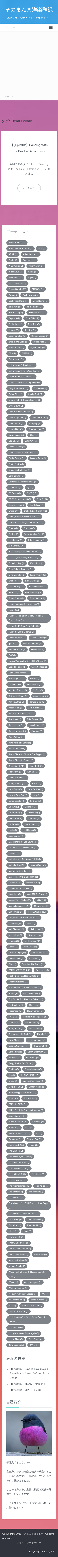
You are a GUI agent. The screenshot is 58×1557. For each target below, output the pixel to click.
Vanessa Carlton (18, 1260)
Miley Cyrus (41, 906)
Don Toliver (36, 505)
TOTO (13, 1231)
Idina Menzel (34, 684)
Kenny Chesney (17, 783)
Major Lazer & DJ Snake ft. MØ (25, 859)
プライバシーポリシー (29, 1542)
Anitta (32, 272)
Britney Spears (39, 336)
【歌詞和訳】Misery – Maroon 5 (27, 1384)
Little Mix (33, 818)
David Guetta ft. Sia (19, 470)
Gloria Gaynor (39, 638)
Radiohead (15, 1011)
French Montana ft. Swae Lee (24, 604)
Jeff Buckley (35, 708)
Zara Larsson (16, 1345)
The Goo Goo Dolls (19, 1168)
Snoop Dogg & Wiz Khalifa (22, 1092)
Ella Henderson (36, 540)
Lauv (36, 795)
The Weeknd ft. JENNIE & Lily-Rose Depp (28, 1205)
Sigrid (13, 1081)
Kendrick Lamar (17, 777)
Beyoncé (14, 318)
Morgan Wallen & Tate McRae (24, 917)
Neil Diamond (16, 929)
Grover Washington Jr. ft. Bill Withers (27, 661)
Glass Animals (17, 638)
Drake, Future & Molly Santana (24, 516)
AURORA (37, 289)
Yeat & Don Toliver (32, 1305)
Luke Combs (16, 836)
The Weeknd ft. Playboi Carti (23, 1213)
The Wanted (36, 1192)
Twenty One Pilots (18, 1243)
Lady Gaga (15, 789)
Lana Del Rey (35, 789)
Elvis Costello (16, 575)
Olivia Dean (30, 947)
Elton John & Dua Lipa (20, 569)
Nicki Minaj (15, 935)
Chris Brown (16, 406)
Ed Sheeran (15, 540)
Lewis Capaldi (16, 801)
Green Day (37, 649)
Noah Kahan (32, 941)
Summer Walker (17, 1122)
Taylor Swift (16, 1145)
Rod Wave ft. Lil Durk (20, 1034)
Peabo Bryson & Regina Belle (24, 976)
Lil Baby (35, 801)
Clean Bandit (16, 423)
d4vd (33, 435)
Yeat (12, 1305)
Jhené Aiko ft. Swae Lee (21, 713)
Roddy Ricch (16, 1028)
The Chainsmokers (19, 1162)
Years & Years (39, 1300)
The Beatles (16, 1151)
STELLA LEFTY (17, 1104)
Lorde (13, 830)
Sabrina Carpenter (18, 1046)
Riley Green (32, 1022)
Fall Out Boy (16, 586)
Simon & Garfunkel (33, 1081)
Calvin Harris (16, 359)
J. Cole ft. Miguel (18, 696)
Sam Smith (40, 1046)
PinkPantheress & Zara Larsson (25, 987)
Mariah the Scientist (19, 871)
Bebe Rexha (40, 301)
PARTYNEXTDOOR (19, 970)
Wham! (13, 1282)
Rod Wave (35, 1028)
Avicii (13, 295)
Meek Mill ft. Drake (36, 894)
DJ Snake (15, 493)
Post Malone (16, 1005)
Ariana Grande (17, 289)
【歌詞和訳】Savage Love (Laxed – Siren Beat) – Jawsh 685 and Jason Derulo (30, 1373)
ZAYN (34, 1345)
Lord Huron (29, 830)
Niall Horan (36, 929)
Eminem (14, 581)
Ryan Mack (15, 1040)
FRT (53, 1551)
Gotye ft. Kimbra (32, 643)
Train (27, 1231)
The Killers (38, 1174)
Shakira (14, 1069)
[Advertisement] (29, 64)
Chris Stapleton (17, 417)
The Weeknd (16, 1197)
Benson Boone (37, 312)
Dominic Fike (16, 505)
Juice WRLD (16, 737)
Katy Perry (15, 772)
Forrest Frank (33, 592)
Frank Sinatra (37, 598)
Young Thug (16, 1339)
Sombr (13, 1098)
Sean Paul (32, 1058)
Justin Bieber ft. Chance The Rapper (27, 754)
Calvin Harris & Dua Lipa (21, 365)
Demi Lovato (16, 476)
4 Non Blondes (17, 242)
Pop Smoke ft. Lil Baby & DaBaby (26, 999)
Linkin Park (15, 818)
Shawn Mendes (33, 1069)
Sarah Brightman (37, 1052)
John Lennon (36, 725)
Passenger (42, 970)
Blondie (14, 330)
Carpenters (40, 388)
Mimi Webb (15, 912)
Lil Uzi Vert (15, 813)
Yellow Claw (16, 1327)
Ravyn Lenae (34, 1011)
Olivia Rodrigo (17, 952)
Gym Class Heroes (19, 673)
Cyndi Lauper (16, 435)
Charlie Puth (35, 394)
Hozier (34, 678)
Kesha (36, 783)
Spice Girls (30, 1098)
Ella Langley (16, 546)
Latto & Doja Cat (18, 795)
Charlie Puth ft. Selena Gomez (24, 400)
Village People (17, 1266)
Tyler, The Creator (18, 1254)
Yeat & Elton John (18, 1311)
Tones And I (34, 1225)
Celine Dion (15, 394)
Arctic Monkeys (17, 283)
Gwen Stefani (39, 667)
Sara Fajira (15, 1052)
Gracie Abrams (17, 649)
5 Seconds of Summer (20, 248)
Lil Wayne (34, 813)
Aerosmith (29, 260)
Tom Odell (15, 1225)
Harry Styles (16, 678)
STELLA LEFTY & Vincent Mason (26, 1110)
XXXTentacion (17, 1300)
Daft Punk (31, 441)
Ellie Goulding (16, 563)
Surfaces (38, 1122)
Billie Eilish (32, 318)
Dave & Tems (38, 458)
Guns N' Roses (17, 667)
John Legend (16, 725)
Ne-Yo (30, 923)
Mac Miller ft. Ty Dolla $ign (22, 848)
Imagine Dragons (18, 690)
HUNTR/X (15, 684)
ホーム (8, 96)
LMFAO (14, 824)
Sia (12, 1075)
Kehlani (32, 772)
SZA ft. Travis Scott (19, 1133)
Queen (33, 1005)
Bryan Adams (16, 347)
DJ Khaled (15, 487)
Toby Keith (15, 1219)
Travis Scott (16, 1237)
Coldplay (34, 423)
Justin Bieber (17, 748)
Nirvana (14, 941)
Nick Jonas (34, 935)
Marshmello (33, 883)
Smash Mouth (37, 1087)
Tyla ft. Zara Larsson (20, 1249)
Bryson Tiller (37, 347)
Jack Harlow (40, 696)
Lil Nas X (30, 807)
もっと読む (29, 188)
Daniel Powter (16, 458)
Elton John (36, 563)
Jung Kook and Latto (20, 743)
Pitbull (13, 993)
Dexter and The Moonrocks (23, 482)
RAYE (13, 1017)
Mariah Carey (38, 865)
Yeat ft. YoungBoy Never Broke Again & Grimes (27, 1319)
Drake (13, 511)
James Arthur (16, 702)
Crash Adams (36, 429)
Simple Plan (16, 1087)
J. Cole (38, 690)
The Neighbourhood (19, 1186)
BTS (12, 353)
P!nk (12, 964)
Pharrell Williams (18, 982)
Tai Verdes (15, 1139)
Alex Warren (36, 266)
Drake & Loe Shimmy (35, 511)
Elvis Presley (38, 575)
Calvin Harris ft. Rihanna (21, 377)
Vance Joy (40, 1254)
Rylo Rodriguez (36, 1040)
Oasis (13, 947)
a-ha (41, 248)
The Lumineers (17, 1180)
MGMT (41, 900)
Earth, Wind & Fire (34, 534)
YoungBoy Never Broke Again (24, 1333)
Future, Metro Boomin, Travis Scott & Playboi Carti (26, 618)
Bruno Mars (40, 342)
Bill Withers (15, 324)
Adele (13, 260)
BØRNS (27, 353)
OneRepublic (16, 958)
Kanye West (16, 766)
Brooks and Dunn (18, 342)
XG (45, 1294)
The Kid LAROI (17, 1174)
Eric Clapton (32, 581)
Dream (13, 528)
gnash (13, 643)
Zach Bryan (35, 1339)
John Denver (34, 719)
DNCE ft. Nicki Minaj (20, 499)
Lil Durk (14, 807)
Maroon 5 (14, 883)
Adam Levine (30, 254)
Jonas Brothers (17, 731)
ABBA (13, 254)
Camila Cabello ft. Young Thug (24, 382)
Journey (37, 731)
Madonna (14, 853)
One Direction (39, 952)
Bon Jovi (30, 330)
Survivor (14, 1127)
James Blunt (37, 702)
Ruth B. (42, 1034)
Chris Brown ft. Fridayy (21, 412)
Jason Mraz (15, 708)
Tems (34, 1145)
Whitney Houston (18, 1288)
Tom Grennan (35, 1219)
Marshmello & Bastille (20, 888)
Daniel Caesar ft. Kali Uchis (23, 452)
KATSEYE (36, 766)
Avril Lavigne (30, 295)
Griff (12, 655)
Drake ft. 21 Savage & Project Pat (26, 522)
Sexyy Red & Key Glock (21, 1063)
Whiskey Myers (32, 1282)
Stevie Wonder (17, 1116)
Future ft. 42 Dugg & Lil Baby (24, 626)
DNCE (31, 493)
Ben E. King (16, 312)
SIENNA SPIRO (29, 1075)
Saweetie (14, 1058)
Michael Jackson (18, 906)
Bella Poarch (33, 307)
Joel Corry (15, 719)
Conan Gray (16, 429)
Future (14, 610)
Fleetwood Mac (37, 586)
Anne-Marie (15, 277)
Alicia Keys (15, 272)
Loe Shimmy (32, 824)
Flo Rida (14, 592)
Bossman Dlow (17, 336)
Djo (30, 487)
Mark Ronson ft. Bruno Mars (23, 877)
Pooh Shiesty (31, 993)
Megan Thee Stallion (20, 900)
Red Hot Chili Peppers (34, 1017)
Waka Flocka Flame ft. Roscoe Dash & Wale (27, 1274)
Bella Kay (15, 307)
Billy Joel (34, 324)
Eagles (13, 534)
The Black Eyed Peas (20, 1157)
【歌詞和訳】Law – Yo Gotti (25, 1390)
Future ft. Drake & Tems (21, 632)
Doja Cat (42, 499)
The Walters (16, 1192)
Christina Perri (40, 417)
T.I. (39, 1133)
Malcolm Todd (17, 865)
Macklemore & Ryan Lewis (22, 842)
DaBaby (14, 441)
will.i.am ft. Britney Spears (22, 1294)
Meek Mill (15, 894)
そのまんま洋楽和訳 (29, 9)
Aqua (32, 277)
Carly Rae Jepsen (18, 388)
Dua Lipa (29, 528)
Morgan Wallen (37, 912)
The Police (41, 1186)
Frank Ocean (16, 598)
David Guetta (16, 464)
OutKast (34, 958)
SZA (28, 1127)
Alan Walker (16, 266)
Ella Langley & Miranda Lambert (25, 551)
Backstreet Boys (18, 301)
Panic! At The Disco (32, 964)
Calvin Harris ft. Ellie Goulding (24, 371)
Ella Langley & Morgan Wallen (24, 557)
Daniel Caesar (17, 447)
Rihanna (14, 1022)
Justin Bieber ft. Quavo (21, 760)
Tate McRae (34, 1139)
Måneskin (15, 923)
